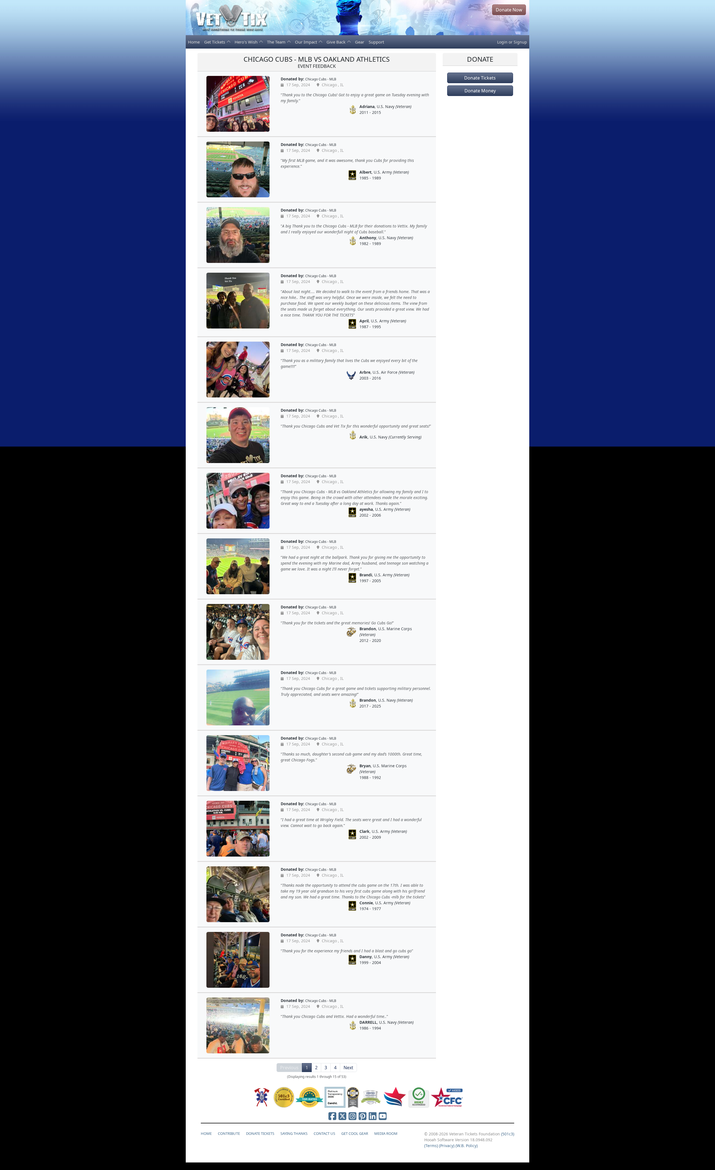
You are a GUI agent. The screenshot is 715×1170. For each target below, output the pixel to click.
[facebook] (332, 1116)
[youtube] (383, 1116)
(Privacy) (446, 1145)
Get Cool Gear (354, 1133)
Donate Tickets (480, 78)
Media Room (385, 1133)
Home (194, 42)
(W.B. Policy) (467, 1145)
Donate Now (509, 10)
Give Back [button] (336, 42)
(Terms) (431, 1145)
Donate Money (480, 91)
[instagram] (352, 1116)
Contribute (229, 1133)
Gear (359, 42)
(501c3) (507, 1134)
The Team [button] (277, 42)
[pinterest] (362, 1116)
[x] (342, 1116)
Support (376, 42)
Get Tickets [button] (215, 42)
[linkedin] (372, 1116)
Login (502, 42)
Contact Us (324, 1133)
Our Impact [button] (306, 42)
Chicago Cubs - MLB (320, 79)
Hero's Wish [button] (247, 42)
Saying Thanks (294, 1133)
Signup (520, 42)
